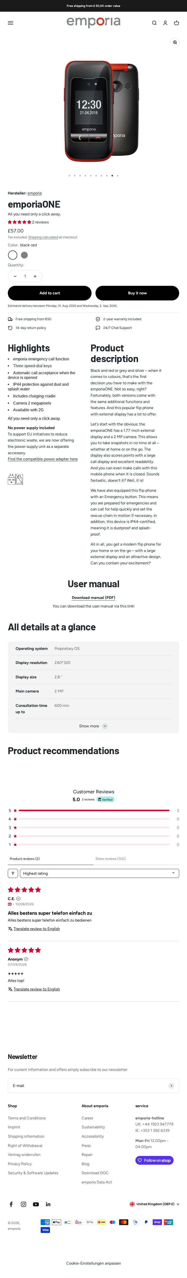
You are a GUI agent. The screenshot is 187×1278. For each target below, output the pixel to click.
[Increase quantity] (35, 276)
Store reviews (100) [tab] (110, 859)
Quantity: (16, 265)
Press (86, 1145)
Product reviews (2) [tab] (25, 859)
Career (87, 1118)
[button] (20, 222)
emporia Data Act (97, 1182)
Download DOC (95, 1173)
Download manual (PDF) (93, 597)
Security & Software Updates (33, 1173)
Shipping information (26, 1136)
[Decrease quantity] (15, 276)
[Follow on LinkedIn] (48, 1204)
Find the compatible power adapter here (43, 459)
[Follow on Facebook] (11, 1204)
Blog (85, 1164)
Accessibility (93, 1136)
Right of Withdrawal (25, 1145)
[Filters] (13, 873)
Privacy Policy (20, 1164)
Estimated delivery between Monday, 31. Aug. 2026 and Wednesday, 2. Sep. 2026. (62, 305)
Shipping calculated (43, 237)
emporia (35, 193)
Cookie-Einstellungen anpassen (93, 1263)
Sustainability (93, 1127)
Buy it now (137, 293)
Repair (87, 1154)
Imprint (14, 1127)
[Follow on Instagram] (23, 1204)
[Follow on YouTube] (36, 1204)
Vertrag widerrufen (24, 1154)
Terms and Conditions (27, 1118)
